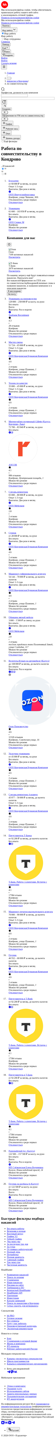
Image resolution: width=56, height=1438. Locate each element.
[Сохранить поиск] (4, 102)
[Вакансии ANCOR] (31, 449)
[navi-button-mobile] (4, 67)
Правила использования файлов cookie (20, 23)
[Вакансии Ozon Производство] (31, 700)
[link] (6, 51)
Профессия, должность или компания (19, 92)
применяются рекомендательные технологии (25, 1405)
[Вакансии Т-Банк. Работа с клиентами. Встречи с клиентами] (31, 863)
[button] (4, 58)
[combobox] (14, 95)
